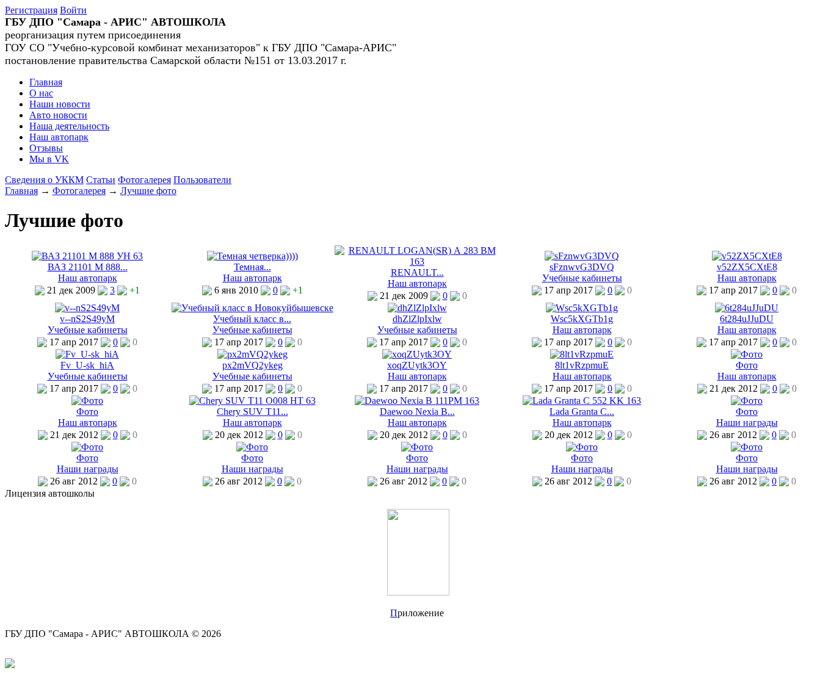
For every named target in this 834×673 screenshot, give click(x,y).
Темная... (252, 267)
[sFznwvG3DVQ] (582, 256)
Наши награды (747, 422)
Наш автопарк (87, 278)
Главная (21, 190)
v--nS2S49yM (87, 319)
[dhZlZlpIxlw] (417, 308)
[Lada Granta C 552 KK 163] (582, 400)
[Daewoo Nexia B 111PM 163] (417, 400)
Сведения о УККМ (44, 180)
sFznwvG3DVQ (581, 267)
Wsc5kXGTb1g (582, 319)
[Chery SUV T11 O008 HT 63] (252, 400)
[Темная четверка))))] (252, 256)
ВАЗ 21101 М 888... (88, 267)
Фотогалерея (144, 180)
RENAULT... (417, 272)
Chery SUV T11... (252, 411)
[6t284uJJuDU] (746, 308)
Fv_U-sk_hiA (87, 365)
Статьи (100, 180)
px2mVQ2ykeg (252, 365)
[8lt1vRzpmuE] (582, 354)
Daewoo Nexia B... (417, 411)
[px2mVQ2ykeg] (252, 354)
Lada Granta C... (581, 411)
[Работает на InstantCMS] (10, 665)
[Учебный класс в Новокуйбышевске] (252, 308)
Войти (73, 10)
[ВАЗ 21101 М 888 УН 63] (87, 256)
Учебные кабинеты (582, 278)
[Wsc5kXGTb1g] (582, 308)
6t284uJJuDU (747, 319)
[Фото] (747, 354)
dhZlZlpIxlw (417, 319)
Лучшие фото (148, 190)
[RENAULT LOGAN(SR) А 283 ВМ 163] (417, 261)
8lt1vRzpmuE (582, 365)
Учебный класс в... (252, 319)
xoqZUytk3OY (417, 365)
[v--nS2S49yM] (87, 308)
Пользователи (202, 180)
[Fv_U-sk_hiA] (87, 354)
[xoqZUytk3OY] (417, 354)
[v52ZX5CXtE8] (747, 256)
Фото (747, 365)
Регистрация (31, 10)
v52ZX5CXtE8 (747, 267)
